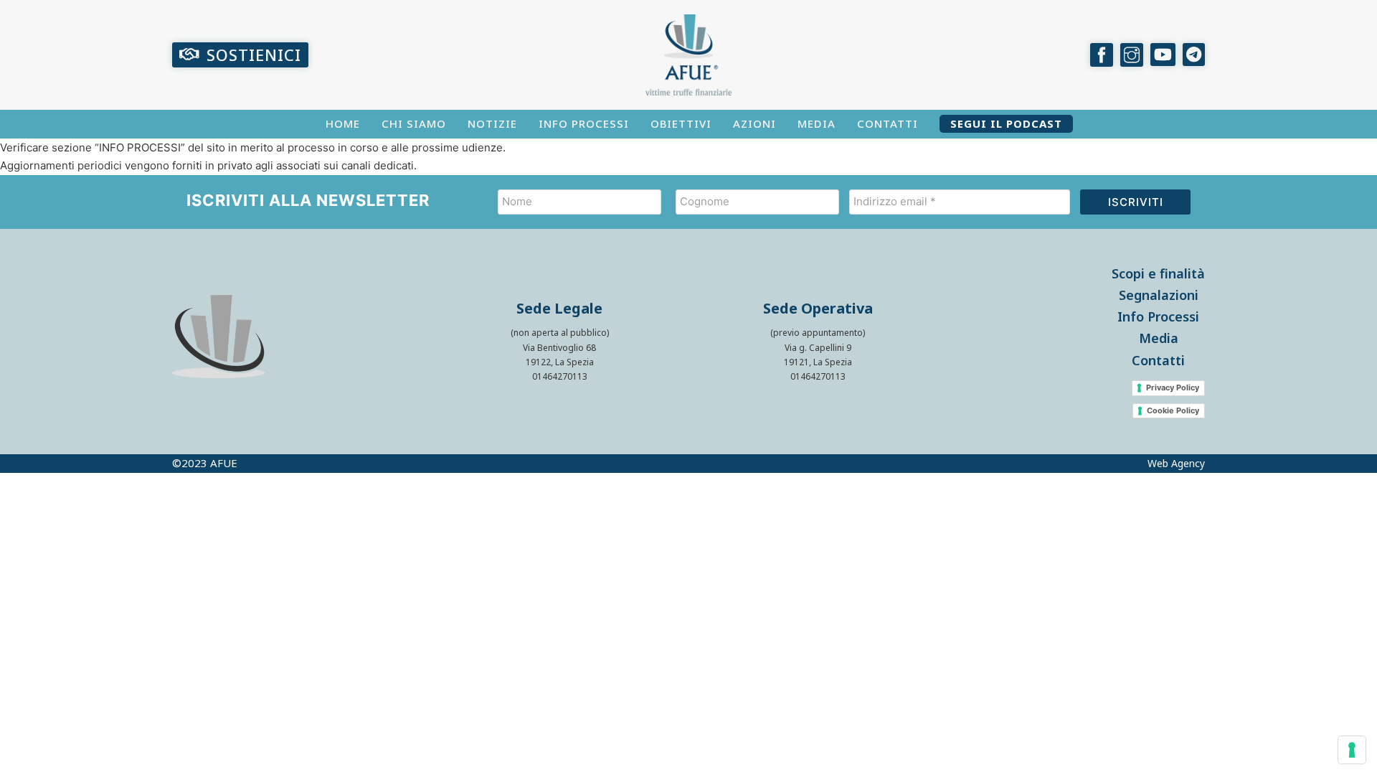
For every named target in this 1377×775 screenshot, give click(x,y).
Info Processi (584, 123)
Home (343, 123)
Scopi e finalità (1158, 273)
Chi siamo (414, 123)
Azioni (754, 123)
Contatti (887, 123)
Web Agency (1176, 464)
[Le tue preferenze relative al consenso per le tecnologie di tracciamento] (1352, 750)
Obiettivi (680, 123)
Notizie (492, 123)
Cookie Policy (1173, 410)
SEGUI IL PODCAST (1006, 123)
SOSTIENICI (254, 54)
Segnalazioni (1158, 295)
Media (817, 123)
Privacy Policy (1172, 387)
